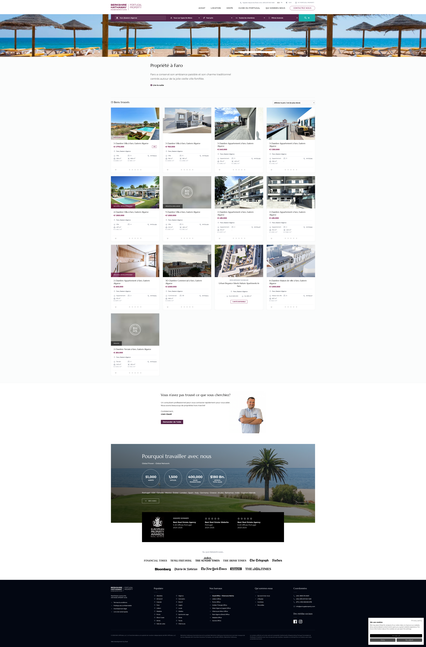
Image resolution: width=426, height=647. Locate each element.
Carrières (260, 602)
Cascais (159, 602)
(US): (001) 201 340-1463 (303, 599)
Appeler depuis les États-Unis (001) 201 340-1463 (258, 2)
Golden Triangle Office (219, 605)
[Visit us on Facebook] (295, 621)
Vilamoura (181, 624)
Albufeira (159, 596)
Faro (158, 605)
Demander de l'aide (172, 422)
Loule (180, 608)
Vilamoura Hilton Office (220, 611)
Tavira (180, 620)
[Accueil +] (126, 7)
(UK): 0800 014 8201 (302, 596)
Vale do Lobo (161, 624)
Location (216, 8)
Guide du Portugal (249, 8)
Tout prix (209, 18)
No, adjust (409, 640)
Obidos (180, 611)
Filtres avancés (277, 18)
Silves (180, 617)
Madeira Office (217, 617)
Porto (158, 614)
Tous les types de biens (183, 18)
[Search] (307, 17)
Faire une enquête (149, 136)
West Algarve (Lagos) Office (221, 608)
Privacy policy (416, 620)
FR (281, 2)
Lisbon (159, 608)
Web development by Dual (119, 641)
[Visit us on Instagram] (300, 621)
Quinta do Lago (183, 614)
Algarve (180, 596)
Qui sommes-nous (275, 8)
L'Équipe (260, 599)
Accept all (396, 636)
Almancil (159, 599)
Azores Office (216, 620)
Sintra (158, 620)
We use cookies (376, 622)
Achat (202, 8)
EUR (289, 3)
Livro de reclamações (121, 612)
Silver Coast (160, 617)
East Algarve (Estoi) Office (220, 614)
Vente (229, 8)
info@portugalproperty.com (305, 606)
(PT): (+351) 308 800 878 (304, 602)
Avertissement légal (120, 608)
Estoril (180, 602)
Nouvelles (260, 605)
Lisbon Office (216, 599)
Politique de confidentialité (123, 605)
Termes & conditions (120, 602)
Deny (383, 640)
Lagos (180, 605)
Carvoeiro (181, 599)
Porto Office (216, 602)
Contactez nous (302, 8)
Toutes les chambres (247, 18)
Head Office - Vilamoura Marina (223, 596)
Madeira (159, 611)
